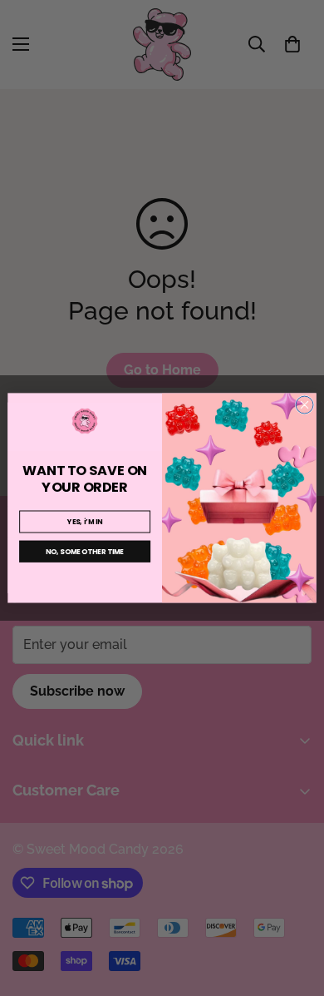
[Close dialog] (304, 405)
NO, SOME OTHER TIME (85, 552)
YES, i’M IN (84, 522)
